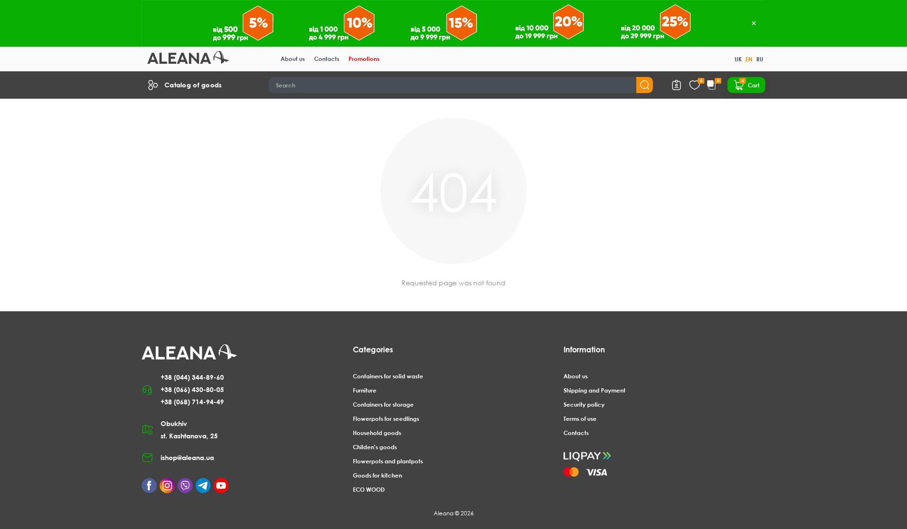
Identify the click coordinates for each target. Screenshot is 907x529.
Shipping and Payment (594, 390)
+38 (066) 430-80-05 (192, 389)
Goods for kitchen (377, 475)
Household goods (377, 432)
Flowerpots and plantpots (388, 461)
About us (293, 58)
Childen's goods (375, 447)
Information (584, 349)
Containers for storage (383, 404)
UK (738, 59)
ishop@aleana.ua (187, 457)
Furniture (364, 390)
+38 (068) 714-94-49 (192, 402)
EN (749, 59)
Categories (373, 349)
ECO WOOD (369, 489)
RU (759, 59)
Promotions (364, 58)
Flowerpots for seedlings (386, 418)
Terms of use (580, 418)
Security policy (584, 404)
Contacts (326, 58)
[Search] (644, 85)
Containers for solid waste (388, 376)
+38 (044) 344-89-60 (192, 377)
